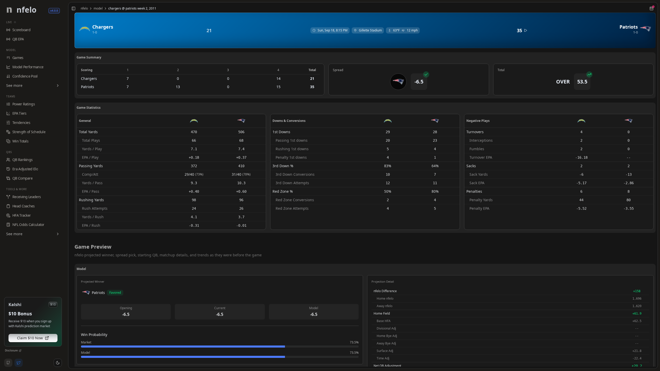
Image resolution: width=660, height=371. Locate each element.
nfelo (84, 8)
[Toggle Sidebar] (66, 185)
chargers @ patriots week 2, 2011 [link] (132, 8)
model (98, 8)
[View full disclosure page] (20, 350)
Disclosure (11, 350)
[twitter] (18, 363)
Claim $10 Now (30, 337)
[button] (58, 363)
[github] (8, 363)
